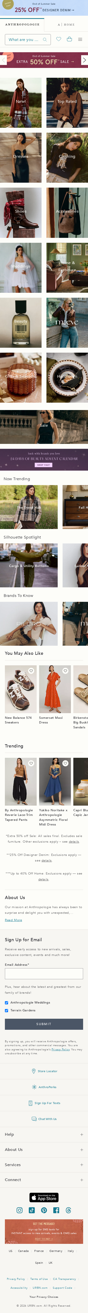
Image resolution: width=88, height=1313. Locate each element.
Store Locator (47, 1071)
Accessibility (19, 1287)
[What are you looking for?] (45, 39)
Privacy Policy (60, 1049)
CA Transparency (64, 1279)
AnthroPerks (47, 1087)
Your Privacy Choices (44, 1297)
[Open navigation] (80, 39)
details (74, 842)
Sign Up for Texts (47, 1103)
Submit (43, 1024)
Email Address (16, 965)
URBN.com (40, 1287)
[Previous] (4, 60)
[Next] (83, 60)
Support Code (62, 1287)
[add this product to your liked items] (31, 670)
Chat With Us (47, 1119)
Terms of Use (39, 1279)
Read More (13, 920)
